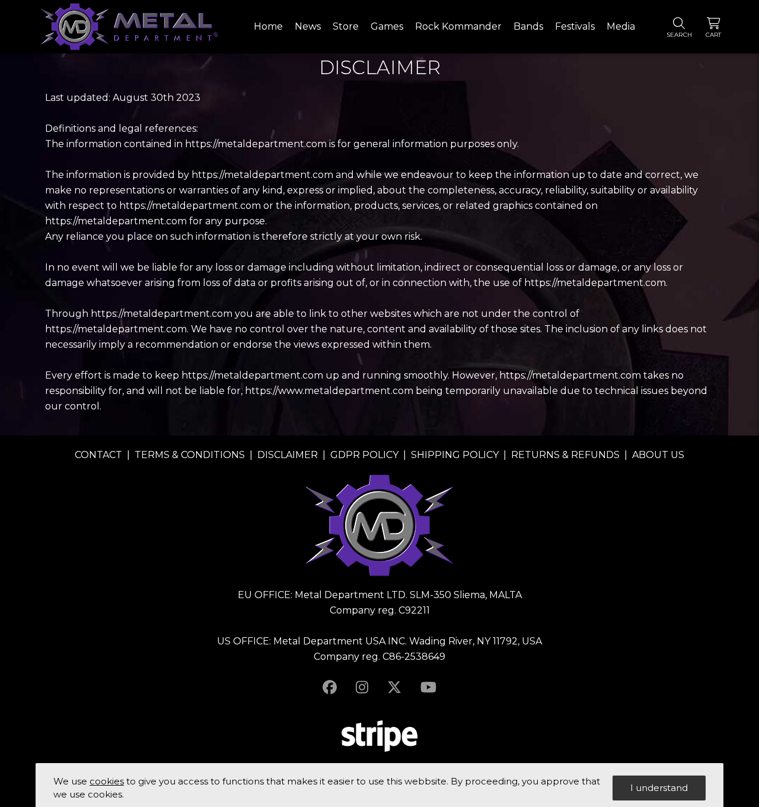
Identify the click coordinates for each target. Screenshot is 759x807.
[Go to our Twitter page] (394, 687)
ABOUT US (658, 454)
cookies (107, 781)
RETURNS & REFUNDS (565, 454)
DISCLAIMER (287, 454)
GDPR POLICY (364, 454)
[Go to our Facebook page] (329, 687)
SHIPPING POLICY (455, 454)
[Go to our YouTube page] (428, 687)
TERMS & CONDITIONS (190, 454)
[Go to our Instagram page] (362, 687)
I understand (659, 787)
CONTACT (98, 454)
